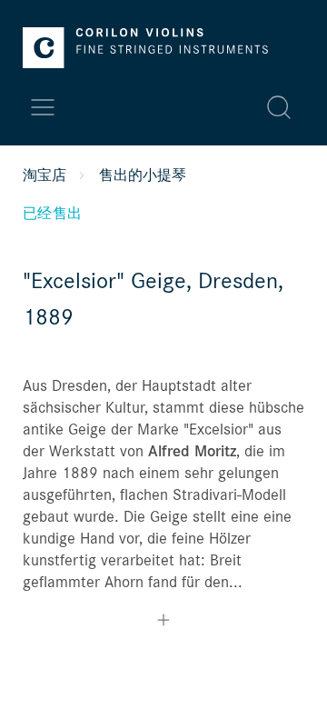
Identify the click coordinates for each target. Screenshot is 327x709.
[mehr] (163, 622)
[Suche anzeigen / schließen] (279, 107)
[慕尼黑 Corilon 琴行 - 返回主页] (145, 47)
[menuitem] (135, 107)
